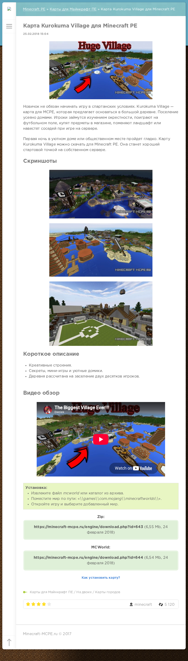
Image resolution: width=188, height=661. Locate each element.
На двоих (83, 592)
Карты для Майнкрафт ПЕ (51, 592)
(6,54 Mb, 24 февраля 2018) (101, 560)
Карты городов (107, 592)
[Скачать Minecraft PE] (9, 12)
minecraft (143, 604)
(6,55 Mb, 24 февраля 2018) (101, 529)
